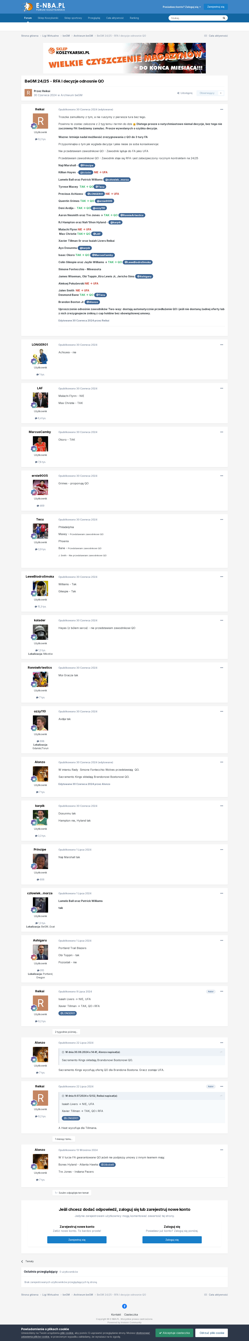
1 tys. (42, 374)
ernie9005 (40, 475)
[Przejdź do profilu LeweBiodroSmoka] (40, 588)
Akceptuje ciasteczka (176, 1333)
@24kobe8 (107, 1164)
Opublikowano (77, 109)
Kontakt (116, 1314)
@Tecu (100, 186)
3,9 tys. (41, 549)
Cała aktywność (115, 17)
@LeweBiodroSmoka (138, 262)
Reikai (46, 91)
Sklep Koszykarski (48, 17)
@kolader (85, 172)
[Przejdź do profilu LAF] (40, 400)
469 (41, 505)
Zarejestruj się (215, 6)
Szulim (62, 1192)
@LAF (97, 233)
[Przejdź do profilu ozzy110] (40, 723)
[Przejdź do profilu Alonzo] (40, 774)
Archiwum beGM (71, 95)
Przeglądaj (94, 17)
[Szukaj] (224, 18)
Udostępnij (185, 93)
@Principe (86, 165)
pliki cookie (66, 1333)
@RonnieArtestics (131, 215)
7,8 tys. (41, 461)
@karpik (115, 222)
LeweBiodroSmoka (40, 576)
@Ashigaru (144, 276)
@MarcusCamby (102, 255)
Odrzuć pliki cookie (211, 1333)
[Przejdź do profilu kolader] (40, 632)
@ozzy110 (99, 208)
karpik (40, 805)
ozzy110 (40, 711)
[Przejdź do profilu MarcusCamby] (40, 443)
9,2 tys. (41, 139)
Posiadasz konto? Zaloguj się (181, 6)
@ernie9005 (104, 201)
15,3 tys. (41, 606)
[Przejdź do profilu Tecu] (40, 531)
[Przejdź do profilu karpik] (40, 817)
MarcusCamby (40, 432)
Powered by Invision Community (124, 1322)
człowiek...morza (40, 893)
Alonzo (40, 762)
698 (41, 741)
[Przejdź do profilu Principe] (40, 861)
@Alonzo (92, 302)
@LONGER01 (95, 193)
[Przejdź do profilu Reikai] (28, 92)
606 (41, 879)
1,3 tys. (42, 650)
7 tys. (41, 697)
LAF (40, 388)
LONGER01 (40, 344)
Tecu (40, 519)
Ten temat (210, 18)
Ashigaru (40, 940)
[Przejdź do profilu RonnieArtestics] (40, 679)
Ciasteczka (131, 1314)
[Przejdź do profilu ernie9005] (40, 487)
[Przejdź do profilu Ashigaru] (40, 952)
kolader (40, 620)
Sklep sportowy (73, 17)
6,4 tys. (41, 418)
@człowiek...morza (117, 179)
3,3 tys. (41, 835)
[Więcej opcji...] (221, 109)
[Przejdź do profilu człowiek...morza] (40, 905)
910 (41, 970)
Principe (40, 849)
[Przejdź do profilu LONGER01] (40, 356)
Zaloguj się (172, 1239)
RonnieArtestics (40, 667)
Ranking (134, 17)
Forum (28, 17)
